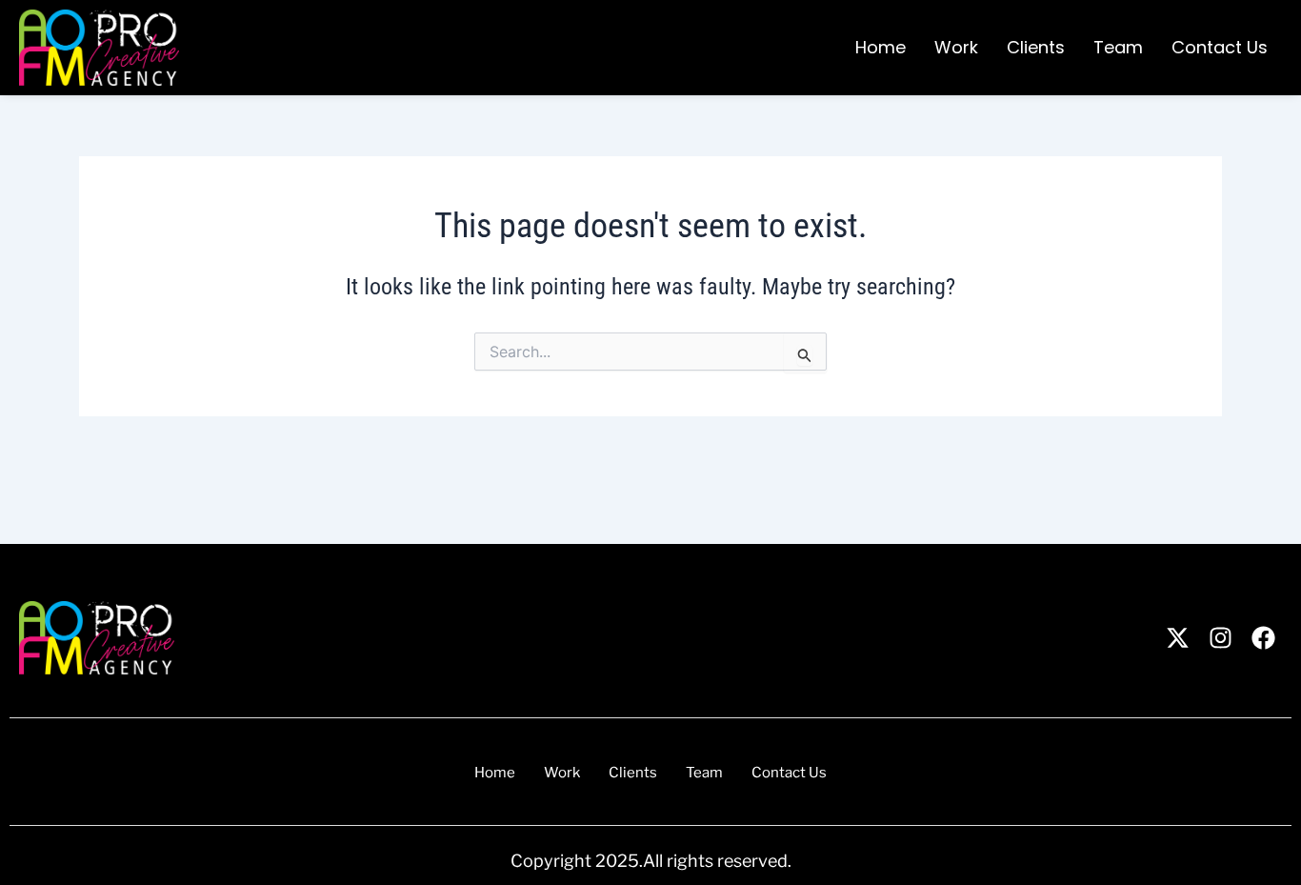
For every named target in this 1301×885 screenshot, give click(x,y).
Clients (1036, 47)
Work (956, 47)
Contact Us (1219, 47)
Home (880, 47)
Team (1118, 47)
